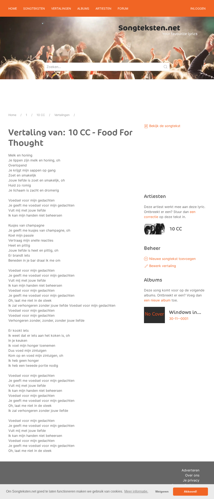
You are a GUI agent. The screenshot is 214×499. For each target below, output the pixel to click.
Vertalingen (62, 115)
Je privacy (191, 480)
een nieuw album (157, 300)
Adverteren (190, 470)
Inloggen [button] (198, 8)
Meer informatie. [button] (136, 491)
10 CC (41, 115)
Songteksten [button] (34, 8)
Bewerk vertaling (162, 266)
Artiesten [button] (103, 8)
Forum (123, 8)
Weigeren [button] (162, 491)
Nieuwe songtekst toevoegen (172, 259)
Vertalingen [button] (61, 8)
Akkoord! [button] (190, 491)
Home (12, 8)
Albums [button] (83, 8)
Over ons (192, 475)
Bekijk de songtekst (164, 126)
